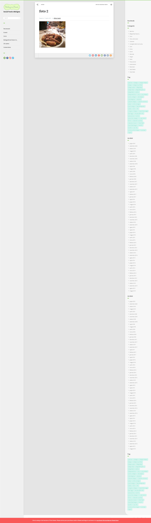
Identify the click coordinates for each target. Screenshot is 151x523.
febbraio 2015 (133, 242)
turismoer (143, 130)
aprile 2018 (132, 171)
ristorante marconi (132, 123)
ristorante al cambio (137, 120)
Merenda (132, 54)
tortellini (141, 125)
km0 (134, 108)
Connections (7, 47)
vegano (130, 132)
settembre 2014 (133, 255)
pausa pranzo (131, 116)
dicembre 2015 (133, 217)
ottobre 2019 (133, 148)
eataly (129, 104)
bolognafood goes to (140, 89)
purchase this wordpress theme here (107, 520)
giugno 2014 (132, 263)
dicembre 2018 (133, 156)
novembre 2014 (133, 250)
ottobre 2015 (133, 222)
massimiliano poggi (143, 111)
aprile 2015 (132, 237)
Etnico (131, 49)
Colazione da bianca (142, 101)
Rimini (129, 120)
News (131, 59)
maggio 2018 (133, 169)
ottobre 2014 (133, 253)
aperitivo (130, 82)
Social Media (132, 69)
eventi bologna (131, 106)
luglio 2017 (132, 192)
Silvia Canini (57, 18)
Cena (131, 36)
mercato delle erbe (138, 113)
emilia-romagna (136, 104)
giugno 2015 (132, 232)
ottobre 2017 (133, 186)
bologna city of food (137, 85)
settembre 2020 (133, 146)
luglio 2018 (132, 166)
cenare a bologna (132, 97)
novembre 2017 (133, 184)
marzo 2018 (132, 174)
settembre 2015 (133, 225)
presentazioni (133, 64)
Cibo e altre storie (134, 39)
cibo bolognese (131, 99)
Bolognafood (139, 87)
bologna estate (131, 87)
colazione (139, 99)
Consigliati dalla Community (136, 44)
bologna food (131, 89)
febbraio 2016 (133, 212)
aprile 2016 (132, 207)
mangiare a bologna (132, 111)
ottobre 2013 (133, 283)
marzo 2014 (132, 270)
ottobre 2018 (133, 161)
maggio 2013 (133, 291)
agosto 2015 (132, 227)
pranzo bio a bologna (133, 118)
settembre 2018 (133, 164)
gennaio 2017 (133, 197)
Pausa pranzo (133, 62)
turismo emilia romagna (133, 130)
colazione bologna (132, 101)
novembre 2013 (133, 280)
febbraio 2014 (133, 273)
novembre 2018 (133, 158)
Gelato (129, 108)
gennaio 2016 (133, 214)
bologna (130, 85)
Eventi (5, 32)
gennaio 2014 (133, 275)
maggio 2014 (133, 265)
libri (138, 108)
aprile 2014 (132, 268)
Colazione (132, 41)
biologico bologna (143, 82)
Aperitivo (132, 31)
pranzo (137, 116)
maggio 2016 (133, 204)
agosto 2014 (132, 258)
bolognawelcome (132, 94)
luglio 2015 (132, 230)
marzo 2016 (132, 209)
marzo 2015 (132, 240)
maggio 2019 (133, 151)
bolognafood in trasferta (133, 92)
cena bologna (144, 94)
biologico (136, 82)
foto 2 (43, 11)
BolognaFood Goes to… (10, 40)
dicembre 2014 (133, 247)
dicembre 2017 (133, 181)
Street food (132, 72)
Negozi (131, 56)
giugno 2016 (132, 202)
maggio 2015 (133, 235)
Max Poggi (130, 113)
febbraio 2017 (133, 194)
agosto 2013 (132, 288)
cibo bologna (140, 97)
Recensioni (6, 29)
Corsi (5, 36)
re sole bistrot (142, 118)
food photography (141, 106)
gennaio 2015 (133, 245)
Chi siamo (6, 43)
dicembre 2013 (133, 278)
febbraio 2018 (133, 176)
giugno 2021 (132, 143)
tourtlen (130, 127)
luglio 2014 (132, 260)
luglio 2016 (132, 199)
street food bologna (132, 125)
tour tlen (136, 127)
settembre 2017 (133, 189)
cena (139, 94)
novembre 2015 (133, 219)
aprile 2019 (132, 153)
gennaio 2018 (133, 179)
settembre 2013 (133, 286)
